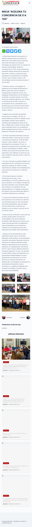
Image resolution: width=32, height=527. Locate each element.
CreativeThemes (6, 523)
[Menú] (29, 3)
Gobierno (6, 362)
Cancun (22, 23)
